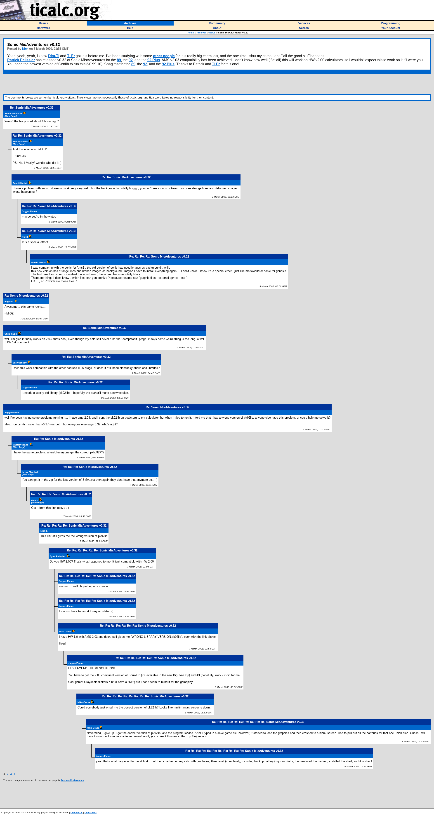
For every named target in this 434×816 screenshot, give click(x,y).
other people (164, 56)
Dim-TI (53, 56)
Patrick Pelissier (21, 60)
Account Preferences (72, 780)
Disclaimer (91, 812)
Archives (202, 32)
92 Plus (153, 60)
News (212, 32)
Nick (25, 48)
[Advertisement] (217, 84)
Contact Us (77, 812)
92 (131, 60)
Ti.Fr (71, 56)
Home (191, 32)
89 (119, 60)
